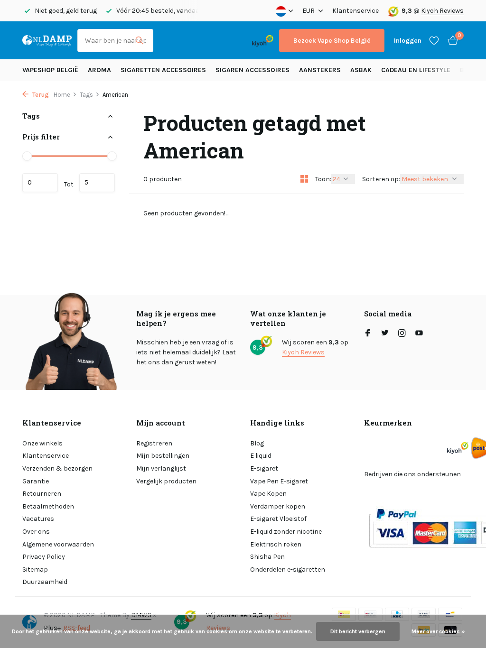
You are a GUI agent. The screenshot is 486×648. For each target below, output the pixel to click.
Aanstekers (320, 70)
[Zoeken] (139, 40)
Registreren (154, 443)
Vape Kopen (268, 494)
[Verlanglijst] (434, 40)
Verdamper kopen (277, 506)
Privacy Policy (43, 557)
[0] (450, 40)
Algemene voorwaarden (58, 544)
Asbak (361, 70)
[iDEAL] (167, 40)
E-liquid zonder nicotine (286, 532)
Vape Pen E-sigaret (279, 481)
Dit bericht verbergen (357, 631)
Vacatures (38, 519)
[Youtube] (419, 334)
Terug (40, 94)
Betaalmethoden (48, 506)
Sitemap (35, 569)
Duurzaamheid (44, 582)
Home (62, 94)
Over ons (36, 532)
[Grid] (304, 179)
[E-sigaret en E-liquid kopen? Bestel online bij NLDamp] (47, 40)
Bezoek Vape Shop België (331, 41)
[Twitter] (385, 334)
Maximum (97, 182)
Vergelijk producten (166, 481)
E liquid (260, 456)
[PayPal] (192, 40)
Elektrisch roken (275, 544)
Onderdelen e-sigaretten (287, 569)
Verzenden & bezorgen (57, 468)
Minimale (40, 182)
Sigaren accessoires (252, 70)
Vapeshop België (50, 70)
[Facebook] (368, 334)
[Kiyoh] (262, 40)
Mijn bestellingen (162, 456)
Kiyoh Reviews (442, 11)
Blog (257, 443)
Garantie (35, 481)
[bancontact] (227, 40)
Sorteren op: (381, 179)
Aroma (99, 70)
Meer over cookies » (438, 631)
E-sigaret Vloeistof (278, 519)
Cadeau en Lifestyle (415, 70)
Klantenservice (355, 11)
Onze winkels (42, 443)
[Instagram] (402, 334)
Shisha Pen (267, 557)
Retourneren (41, 494)
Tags (86, 94)
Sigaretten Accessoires (163, 70)
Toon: (323, 179)
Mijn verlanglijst (161, 468)
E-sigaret (264, 468)
